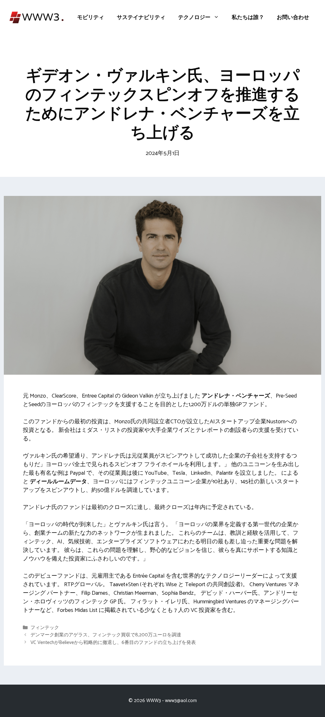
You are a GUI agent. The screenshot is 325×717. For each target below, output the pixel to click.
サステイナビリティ (141, 17)
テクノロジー (194, 17)
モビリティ (90, 17)
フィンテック (44, 628)
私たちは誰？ (248, 17)
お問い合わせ (293, 17)
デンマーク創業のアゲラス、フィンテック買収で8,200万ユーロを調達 (105, 635)
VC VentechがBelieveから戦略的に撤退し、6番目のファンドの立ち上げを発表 (113, 643)
